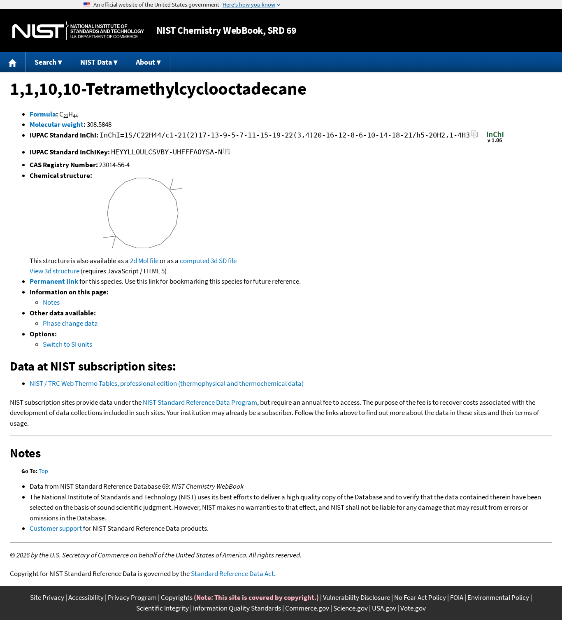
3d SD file (224, 260)
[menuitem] (13, 62)
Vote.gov (413, 608)
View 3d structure (54, 270)
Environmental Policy (498, 597)
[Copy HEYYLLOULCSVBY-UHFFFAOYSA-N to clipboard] (226, 153)
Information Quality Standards (237, 608)
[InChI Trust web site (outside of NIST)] (495, 141)
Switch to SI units (67, 344)
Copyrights (177, 597)
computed (194, 260)
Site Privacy (47, 597)
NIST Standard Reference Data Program (200, 402)
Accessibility (86, 597)
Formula (43, 114)
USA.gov (384, 608)
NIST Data (96, 62)
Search (45, 62)
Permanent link (54, 281)
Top (43, 471)
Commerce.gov (307, 608)
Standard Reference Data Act (232, 573)
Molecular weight (57, 124)
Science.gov (350, 608)
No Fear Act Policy (420, 597)
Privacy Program (132, 597)
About (145, 62)
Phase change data (70, 323)
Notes (51, 302)
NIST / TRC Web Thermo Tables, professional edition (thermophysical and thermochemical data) (167, 383)
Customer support (56, 528)
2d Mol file (144, 260)
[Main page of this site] (13, 62)
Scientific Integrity (162, 608)
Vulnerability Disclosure (356, 597)
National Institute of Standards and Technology (78, 30)
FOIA (456, 597)
